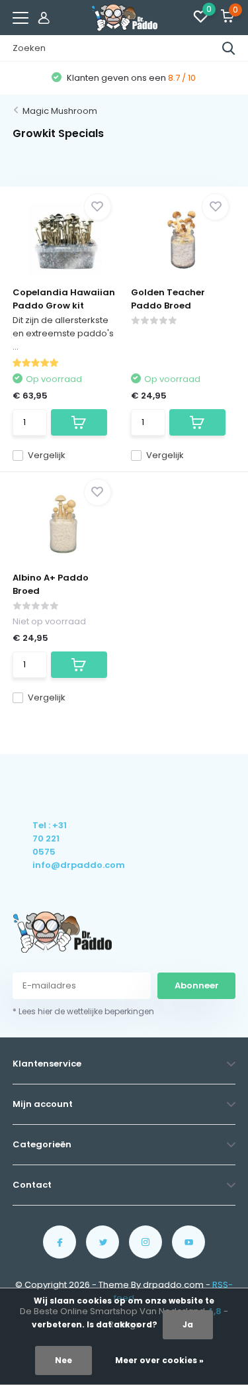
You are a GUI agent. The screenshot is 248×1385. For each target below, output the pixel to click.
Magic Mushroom (59, 111)
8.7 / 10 (182, 78)
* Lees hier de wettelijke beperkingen (83, 1011)
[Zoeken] (228, 48)
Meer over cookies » (159, 1360)
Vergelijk (46, 455)
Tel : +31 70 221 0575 (49, 838)
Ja (188, 1324)
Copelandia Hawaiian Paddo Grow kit (64, 299)
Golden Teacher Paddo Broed (168, 299)
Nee (63, 1360)
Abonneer (197, 985)
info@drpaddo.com (50, 865)
